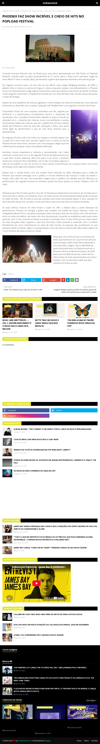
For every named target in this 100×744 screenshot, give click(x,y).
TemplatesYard (24, 741)
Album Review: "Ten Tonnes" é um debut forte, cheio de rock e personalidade (52, 429)
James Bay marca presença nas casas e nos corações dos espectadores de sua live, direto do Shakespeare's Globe (55, 527)
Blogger (48, 741)
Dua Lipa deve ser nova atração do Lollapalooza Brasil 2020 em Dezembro (51, 624)
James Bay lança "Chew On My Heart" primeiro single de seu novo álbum (50, 547)
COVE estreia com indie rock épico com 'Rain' (36, 439)
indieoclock (9, 27)
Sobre (86, 741)
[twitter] (74, 410)
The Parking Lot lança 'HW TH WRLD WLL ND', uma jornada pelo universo (50, 667)
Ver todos (91, 700)
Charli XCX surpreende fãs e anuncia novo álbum (39, 635)
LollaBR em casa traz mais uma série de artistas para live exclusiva (48, 614)
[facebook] (25, 410)
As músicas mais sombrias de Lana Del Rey (35, 470)
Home (79, 741)
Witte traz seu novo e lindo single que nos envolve (47, 323)
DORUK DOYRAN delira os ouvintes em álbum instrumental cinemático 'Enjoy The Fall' (55, 461)
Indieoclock (50, 3)
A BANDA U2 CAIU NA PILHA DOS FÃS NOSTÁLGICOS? (80, 723)
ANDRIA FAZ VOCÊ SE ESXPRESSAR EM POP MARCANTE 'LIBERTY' (42, 449)
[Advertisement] (50, 498)
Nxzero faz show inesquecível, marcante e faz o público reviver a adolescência (48, 725)
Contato (94, 741)
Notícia (17, 11)
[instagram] (25, 416)
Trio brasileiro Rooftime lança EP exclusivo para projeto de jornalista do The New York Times (54, 679)
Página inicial (7, 11)
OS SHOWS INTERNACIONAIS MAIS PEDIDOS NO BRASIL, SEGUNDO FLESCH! (16, 724)
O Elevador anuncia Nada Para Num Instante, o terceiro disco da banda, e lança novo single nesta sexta (55, 689)
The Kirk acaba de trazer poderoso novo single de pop (81, 323)
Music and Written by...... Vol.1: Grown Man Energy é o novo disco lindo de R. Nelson (16, 324)
